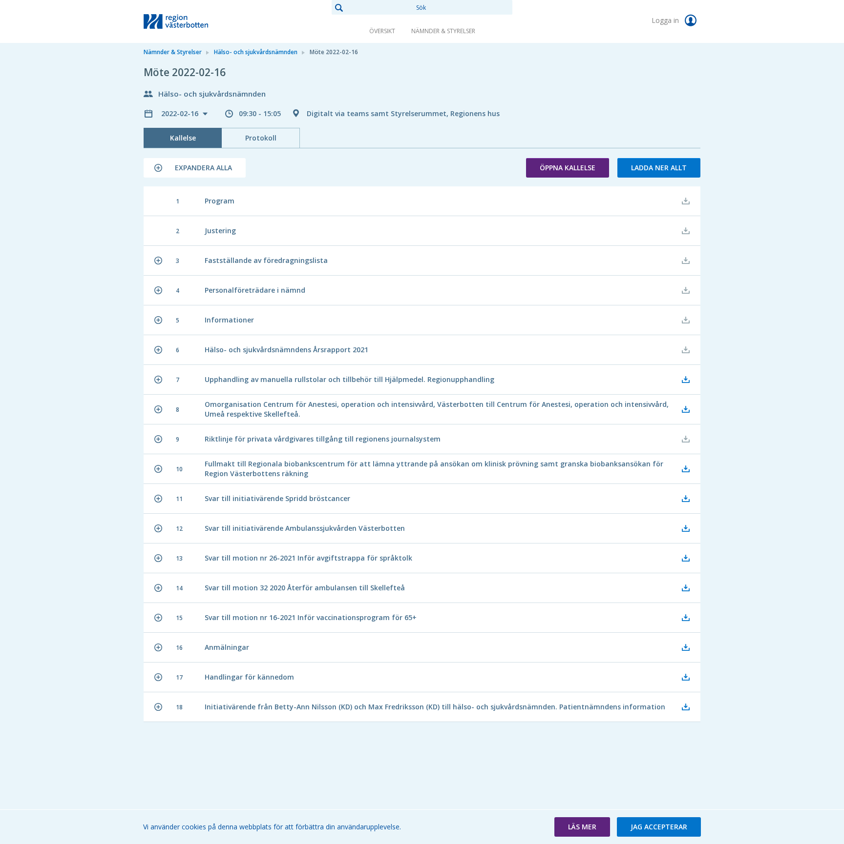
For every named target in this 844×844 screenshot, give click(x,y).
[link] (192, 21)
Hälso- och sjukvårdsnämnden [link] (255, 52)
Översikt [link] (382, 31)
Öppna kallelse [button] (567, 167)
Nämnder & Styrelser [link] (443, 31)
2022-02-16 (180, 113)
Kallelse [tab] (183, 137)
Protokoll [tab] (260, 137)
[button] (195, 168)
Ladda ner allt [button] (659, 167)
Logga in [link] (666, 20)
